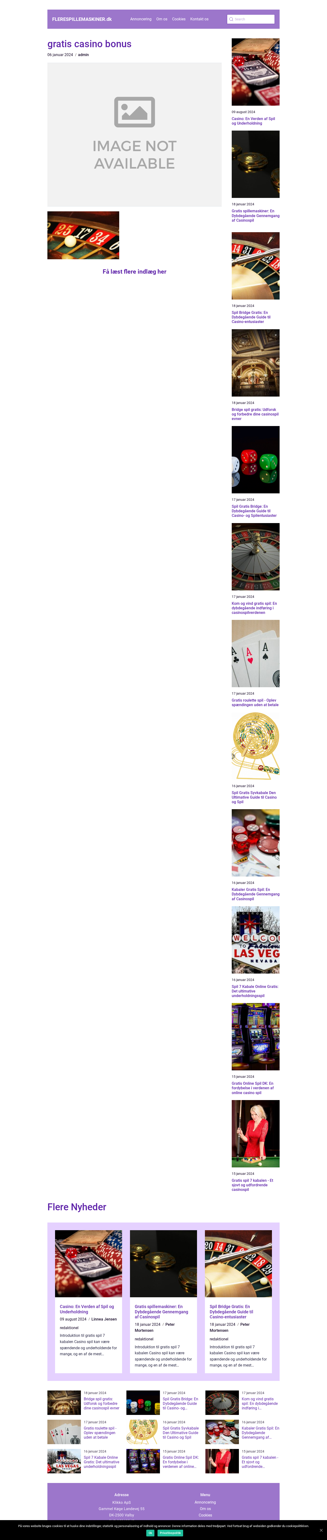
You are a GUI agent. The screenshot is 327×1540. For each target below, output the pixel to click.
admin (83, 54)
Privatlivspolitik (170, 1533)
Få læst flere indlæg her (134, 271)
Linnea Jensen (104, 1319)
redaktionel (69, 1328)
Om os (161, 19)
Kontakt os (199, 19)
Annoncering (141, 19)
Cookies (179, 19)
